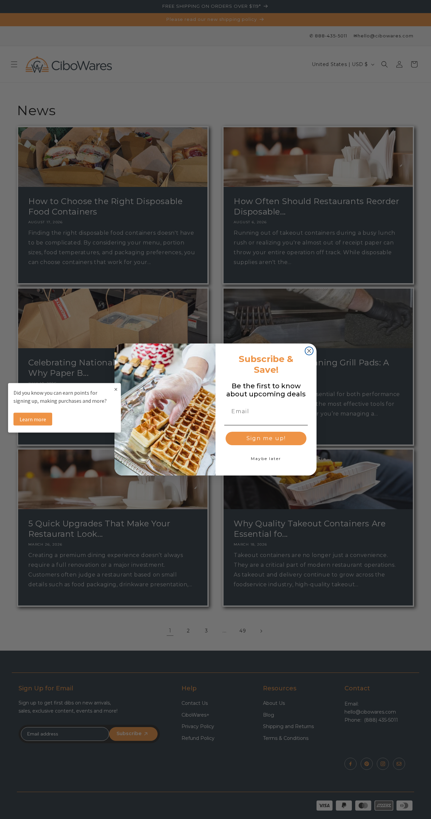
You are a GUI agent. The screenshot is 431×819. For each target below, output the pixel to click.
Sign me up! (266, 438)
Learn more (33, 419)
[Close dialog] (309, 351)
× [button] (116, 389)
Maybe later (266, 458)
